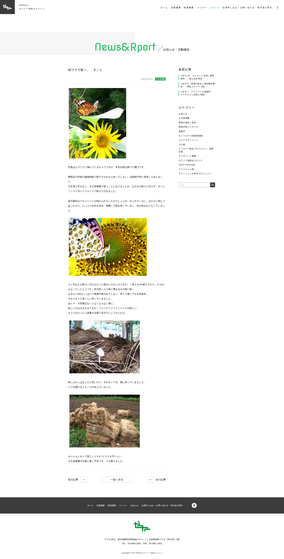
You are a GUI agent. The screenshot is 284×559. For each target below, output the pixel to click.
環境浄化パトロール (188, 127)
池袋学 (182, 131)
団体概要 (189, 8)
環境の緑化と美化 (187, 122)
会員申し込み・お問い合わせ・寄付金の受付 (247, 8)
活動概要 (176, 8)
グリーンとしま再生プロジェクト (195, 173)
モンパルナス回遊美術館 (191, 135)
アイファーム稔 (186, 169)
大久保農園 (184, 118)
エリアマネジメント (188, 140)
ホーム (164, 8)
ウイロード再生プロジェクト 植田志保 (196, 150)
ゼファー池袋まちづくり (191, 160)
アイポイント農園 (187, 156)
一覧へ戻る (117, 479)
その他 (182, 144)
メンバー (202, 8)
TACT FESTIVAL (187, 165)
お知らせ (215, 8)
